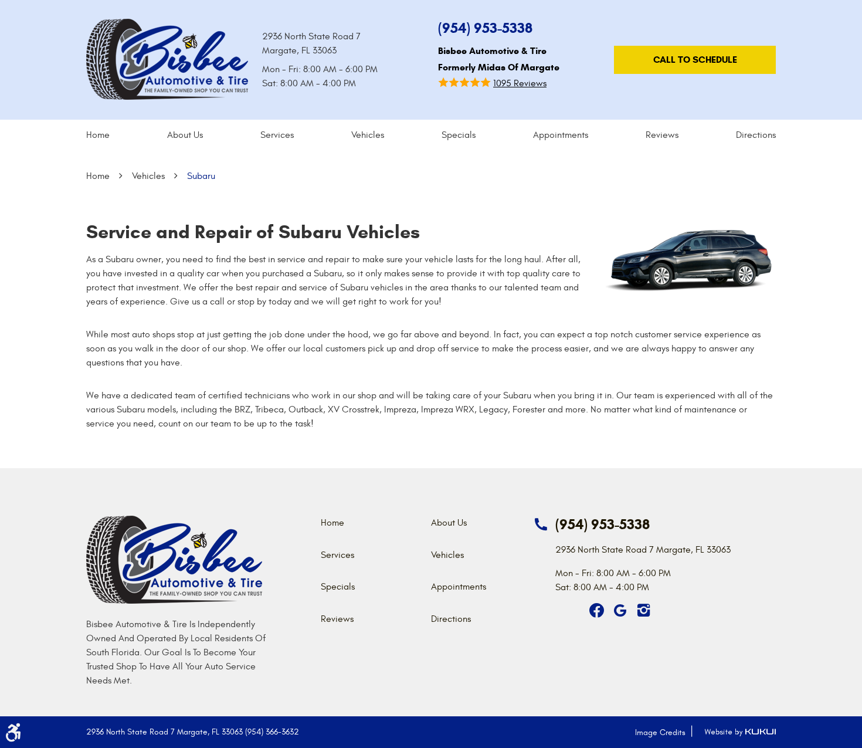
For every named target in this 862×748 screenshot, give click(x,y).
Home (98, 135)
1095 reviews (520, 83)
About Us (185, 135)
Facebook (596, 610)
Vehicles (367, 135)
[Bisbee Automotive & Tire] (167, 59)
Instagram (643, 610)
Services (277, 135)
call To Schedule (695, 59)
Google (620, 610)
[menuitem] (98, 135)
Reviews (662, 135)
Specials (459, 135)
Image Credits (660, 732)
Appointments (560, 135)
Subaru (201, 176)
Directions (756, 135)
